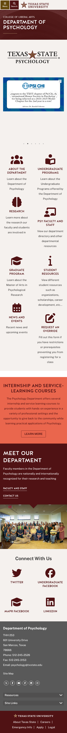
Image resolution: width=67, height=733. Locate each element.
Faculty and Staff (15, 488)
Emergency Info (22, 727)
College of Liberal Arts (19, 17)
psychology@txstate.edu (26, 664)
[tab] (23, 143)
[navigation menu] (4, 4)
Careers (45, 722)
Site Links (11, 703)
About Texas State (24, 722)
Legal (51, 727)
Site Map (8, 673)
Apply (40, 727)
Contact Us (10, 495)
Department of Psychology (25, 628)
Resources (11, 695)
